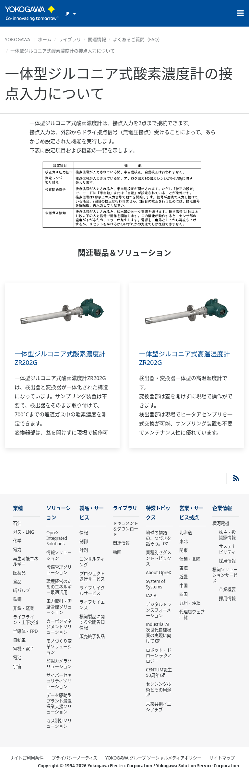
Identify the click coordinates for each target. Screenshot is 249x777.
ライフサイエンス (92, 604)
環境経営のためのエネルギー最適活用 (59, 586)
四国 (183, 594)
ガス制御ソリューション (59, 723)
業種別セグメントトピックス (158, 558)
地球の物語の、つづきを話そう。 (158, 538)
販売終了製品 (92, 636)
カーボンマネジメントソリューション (59, 626)
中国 (183, 585)
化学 (17, 541)
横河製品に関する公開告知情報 (92, 622)
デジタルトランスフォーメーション (158, 609)
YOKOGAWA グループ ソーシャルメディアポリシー (153, 758)
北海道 (185, 533)
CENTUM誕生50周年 (159, 672)
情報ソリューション (59, 555)
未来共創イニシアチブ (158, 707)
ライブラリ (69, 39)
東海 (183, 568)
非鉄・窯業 (23, 608)
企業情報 (222, 508)
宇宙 (17, 666)
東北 (183, 541)
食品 (17, 582)
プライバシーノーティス (74, 758)
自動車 (19, 640)
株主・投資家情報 (227, 534)
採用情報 (227, 561)
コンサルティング (91, 561)
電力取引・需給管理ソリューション (59, 606)
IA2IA (151, 595)
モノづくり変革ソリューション (59, 646)
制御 (83, 541)
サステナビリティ (227, 549)
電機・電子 (23, 649)
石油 (17, 523)
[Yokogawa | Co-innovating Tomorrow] (32, 13)
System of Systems (155, 584)
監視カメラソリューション (59, 663)
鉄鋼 (17, 599)
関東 (183, 550)
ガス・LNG (23, 532)
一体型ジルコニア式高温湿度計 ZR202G (184, 358)
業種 (18, 508)
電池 (17, 657)
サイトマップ (222, 758)
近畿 (183, 577)
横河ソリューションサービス (225, 575)
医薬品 (19, 573)
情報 (83, 533)
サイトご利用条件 (26, 758)
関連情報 (97, 39)
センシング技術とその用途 (158, 686)
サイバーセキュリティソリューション (59, 680)
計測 (83, 550)
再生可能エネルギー (25, 561)
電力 (17, 549)
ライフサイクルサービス (92, 590)
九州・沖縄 (189, 603)
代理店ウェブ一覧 (192, 614)
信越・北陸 (189, 559)
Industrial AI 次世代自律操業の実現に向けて (158, 632)
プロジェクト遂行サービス (92, 576)
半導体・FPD (25, 631)
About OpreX (158, 572)
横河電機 (220, 523)
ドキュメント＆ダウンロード (125, 528)
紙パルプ (21, 590)
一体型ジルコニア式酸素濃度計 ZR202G (60, 358)
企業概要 (227, 589)
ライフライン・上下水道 (25, 619)
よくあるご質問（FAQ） (137, 39)
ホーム (45, 39)
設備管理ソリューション (59, 569)
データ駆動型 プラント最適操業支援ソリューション (59, 703)
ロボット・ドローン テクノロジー (159, 655)
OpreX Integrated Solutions (56, 538)
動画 (117, 552)
